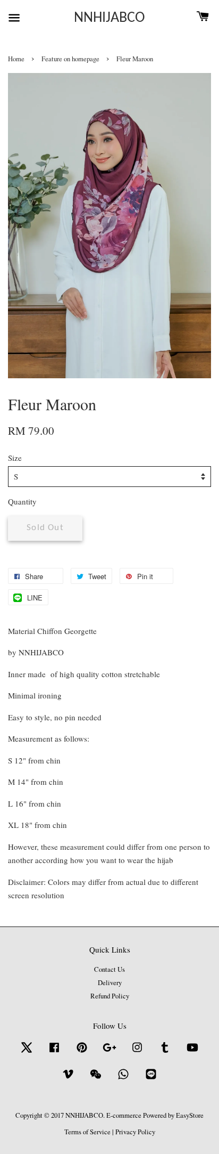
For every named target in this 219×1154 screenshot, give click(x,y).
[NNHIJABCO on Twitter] (26, 1052)
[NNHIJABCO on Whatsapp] (123, 1079)
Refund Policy (109, 996)
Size (15, 457)
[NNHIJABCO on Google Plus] (109, 1052)
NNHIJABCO (109, 18)
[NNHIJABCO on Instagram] (137, 1052)
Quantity (22, 501)
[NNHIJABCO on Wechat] (95, 1079)
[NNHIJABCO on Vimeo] (68, 1079)
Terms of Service (87, 1131)
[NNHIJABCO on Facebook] (54, 1052)
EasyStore (190, 1115)
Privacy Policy (135, 1131)
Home (16, 58)
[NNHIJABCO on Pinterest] (81, 1052)
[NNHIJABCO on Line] (151, 1079)
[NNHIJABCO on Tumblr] (164, 1052)
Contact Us (109, 969)
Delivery (110, 982)
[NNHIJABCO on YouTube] (192, 1052)
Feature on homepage (70, 58)
